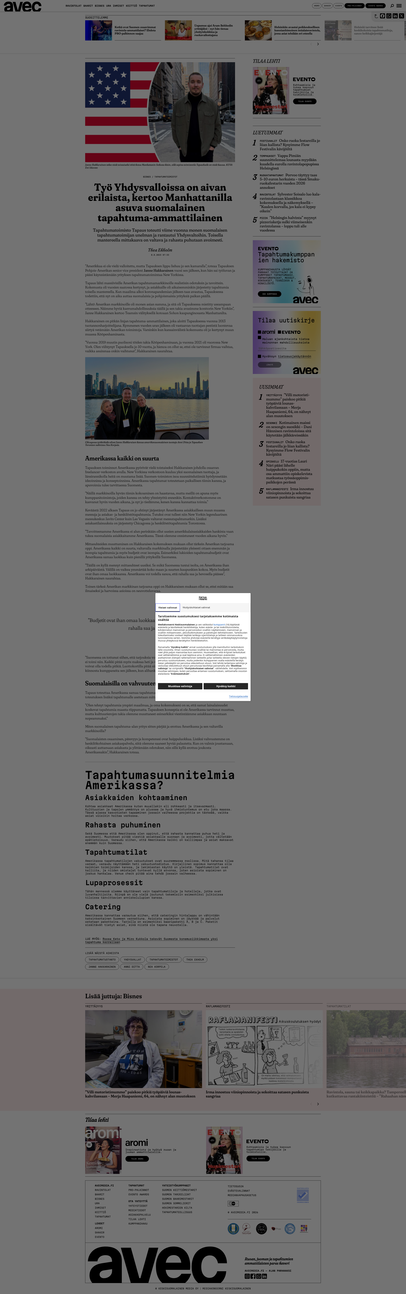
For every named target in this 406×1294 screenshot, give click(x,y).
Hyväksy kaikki (226, 686)
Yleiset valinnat (167, 607)
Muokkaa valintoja (180, 686)
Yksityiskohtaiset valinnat (196, 607)
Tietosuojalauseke (238, 696)
